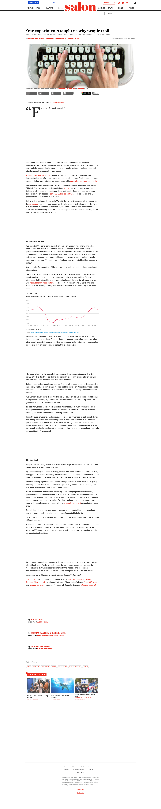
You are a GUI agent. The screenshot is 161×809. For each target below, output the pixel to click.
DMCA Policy (80, 793)
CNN (28, 666)
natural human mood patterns (42, 283)
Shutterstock (80, 88)
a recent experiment (72, 503)
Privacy (66, 770)
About (74, 767)
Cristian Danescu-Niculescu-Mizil (51, 38)
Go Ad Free (80, 772)
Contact (90, 767)
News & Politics (33, 8)
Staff (82, 767)
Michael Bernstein (72, 38)
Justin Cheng (33, 38)
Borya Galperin (62, 88)
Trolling (85, 666)
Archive (90, 770)
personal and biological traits (61, 194)
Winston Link (71, 88)
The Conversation (58, 102)
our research (33, 204)
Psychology (45, 666)
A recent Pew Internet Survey (38, 176)
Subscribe (33, 3)
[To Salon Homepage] (80, 6)
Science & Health (105, 8)
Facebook (36, 666)
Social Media (62, 666)
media (66, 188)
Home (66, 767)
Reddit (54, 666)
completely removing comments (83, 181)
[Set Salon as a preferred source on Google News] (86, 93)
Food (60, 8)
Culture (49, 8)
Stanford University (76, 579)
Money (121, 8)
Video (131, 8)
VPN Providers (80, 789)
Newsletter (109, 3)
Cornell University (91, 582)
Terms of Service (78, 770)
